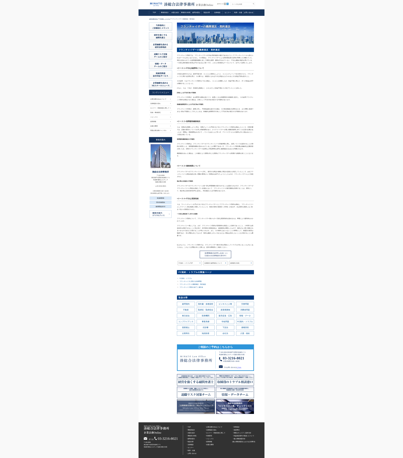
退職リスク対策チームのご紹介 (160, 55)
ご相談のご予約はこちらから (215, 346)
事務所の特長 (185, 12)
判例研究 (209, 436)
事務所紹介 (165, 12)
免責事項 (236, 430)
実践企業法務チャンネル (158, 130)
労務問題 (245, 304)
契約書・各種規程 (205, 304)
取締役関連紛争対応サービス (160, 74)
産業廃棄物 (225, 310)
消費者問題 (245, 310)
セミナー (228, 12)
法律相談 (217, 12)
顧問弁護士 (196, 12)
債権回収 (245, 327)
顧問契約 (186, 304)
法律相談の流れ (155, 103)
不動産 (186, 310)
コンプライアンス (185, 322)
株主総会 (186, 316)
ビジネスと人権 (225, 304)
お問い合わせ (248, 12)
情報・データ (245, 316)
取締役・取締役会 (205, 310)
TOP (154, 12)
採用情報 (153, 121)
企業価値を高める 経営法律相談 (160, 45)
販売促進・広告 (225, 316)
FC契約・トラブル (186, 278)
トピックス (154, 117)
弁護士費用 (154, 126)
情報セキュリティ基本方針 (242, 433)
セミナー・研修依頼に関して (159, 108)
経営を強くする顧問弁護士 (160, 36)
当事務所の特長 (234, 263)
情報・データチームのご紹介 (160, 65)
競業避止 (186, 327)
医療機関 (205, 316)
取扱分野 (207, 12)
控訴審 (205, 327)
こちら (239, 367)
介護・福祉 (245, 333)
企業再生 (186, 333)
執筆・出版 (238, 12)
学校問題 (225, 322)
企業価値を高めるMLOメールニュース (160, 84)
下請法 (225, 327)
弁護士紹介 (175, 12)
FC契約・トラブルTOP (186, 263)
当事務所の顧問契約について (213, 263)
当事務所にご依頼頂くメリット (160, 26)
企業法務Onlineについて (158, 99)
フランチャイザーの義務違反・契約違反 (193, 284)
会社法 (225, 333)
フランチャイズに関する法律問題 (191, 281)
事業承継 (205, 322)
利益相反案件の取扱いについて (244, 436)
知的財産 (205, 333)
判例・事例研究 (155, 112)
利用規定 (236, 427)
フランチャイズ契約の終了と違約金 (191, 287)
